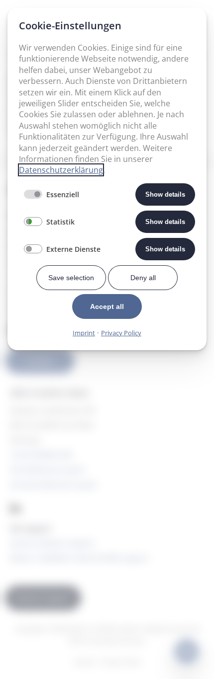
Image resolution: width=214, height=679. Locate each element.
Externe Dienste (73, 249)
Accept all (107, 306)
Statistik (60, 221)
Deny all (143, 278)
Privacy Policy (121, 332)
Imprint (84, 332)
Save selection (71, 278)
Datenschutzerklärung (61, 169)
